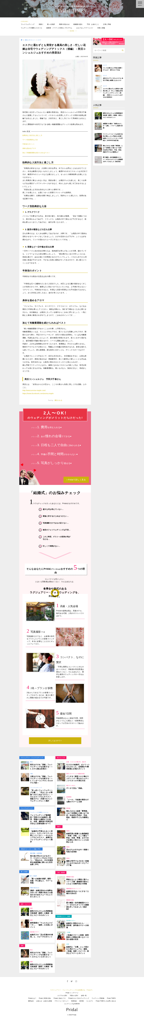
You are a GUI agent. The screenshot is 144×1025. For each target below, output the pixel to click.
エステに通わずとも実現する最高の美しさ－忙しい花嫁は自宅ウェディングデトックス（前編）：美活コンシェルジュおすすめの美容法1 (113, 93)
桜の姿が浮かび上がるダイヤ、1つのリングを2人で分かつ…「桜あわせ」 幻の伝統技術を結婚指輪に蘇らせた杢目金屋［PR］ (41, 860)
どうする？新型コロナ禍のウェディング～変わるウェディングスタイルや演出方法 (77, 778)
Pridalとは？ (32, 998)
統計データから (70, 785)
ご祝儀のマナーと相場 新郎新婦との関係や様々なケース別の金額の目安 (77, 937)
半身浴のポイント (28, 144)
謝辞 (31, 908)
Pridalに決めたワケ (60, 998)
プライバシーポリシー (62, 1001)
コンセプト (89, 1001)
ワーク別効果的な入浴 (30, 140)
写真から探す (74, 995)
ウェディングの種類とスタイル (31, 28)
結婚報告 (69, 797)
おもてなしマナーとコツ (84, 28)
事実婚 (68, 808)
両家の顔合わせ (64, 24)
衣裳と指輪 (101, 28)
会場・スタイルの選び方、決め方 (76, 762)
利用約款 (74, 1001)
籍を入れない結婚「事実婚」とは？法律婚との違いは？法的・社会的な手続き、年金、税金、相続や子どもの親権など (77, 815)
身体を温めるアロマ (29, 148)
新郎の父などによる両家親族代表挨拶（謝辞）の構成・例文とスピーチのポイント (41, 913)
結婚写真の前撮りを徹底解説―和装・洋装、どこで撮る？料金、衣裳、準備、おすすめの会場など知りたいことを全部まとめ (77, 838)
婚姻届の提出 (77, 24)
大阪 (31, 773)
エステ (39, 40)
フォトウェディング (28, 24)
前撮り (41, 24)
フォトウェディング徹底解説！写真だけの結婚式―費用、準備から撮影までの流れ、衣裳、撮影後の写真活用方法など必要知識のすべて (41, 819)
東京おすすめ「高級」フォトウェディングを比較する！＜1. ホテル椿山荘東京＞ (41, 767)
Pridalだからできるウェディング (78, 998)
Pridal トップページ (72, 993)
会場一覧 (84, 995)
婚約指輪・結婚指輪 (36, 853)
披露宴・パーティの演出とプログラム (59, 28)
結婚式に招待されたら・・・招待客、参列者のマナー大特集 (77, 925)
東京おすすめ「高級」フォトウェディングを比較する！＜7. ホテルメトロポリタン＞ (41, 955)
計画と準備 (107, 24)
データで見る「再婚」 (75, 788)
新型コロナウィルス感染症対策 (75, 773)
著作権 (81, 1001)
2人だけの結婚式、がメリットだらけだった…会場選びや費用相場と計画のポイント (78, 767)
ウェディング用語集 (98, 998)
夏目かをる (58, 400)
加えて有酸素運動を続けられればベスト (36, 153)
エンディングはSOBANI (72, 1004)
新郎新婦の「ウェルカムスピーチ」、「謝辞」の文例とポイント (41, 925)
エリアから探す (62, 995)
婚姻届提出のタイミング (73, 888)
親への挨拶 (51, 24)
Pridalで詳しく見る (76, 480)
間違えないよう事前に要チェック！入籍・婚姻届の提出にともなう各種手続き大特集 (77, 882)
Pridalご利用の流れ (45, 998)
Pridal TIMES (111, 998)
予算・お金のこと (93, 24)
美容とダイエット (30, 40)
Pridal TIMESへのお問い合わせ (106, 1001)
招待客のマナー (34, 932)
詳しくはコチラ (54, 741)
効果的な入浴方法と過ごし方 (32, 135)
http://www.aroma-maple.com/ (34, 390)
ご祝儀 (68, 932)
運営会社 (31, 1001)
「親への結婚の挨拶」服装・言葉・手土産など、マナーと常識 (41, 881)
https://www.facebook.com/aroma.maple (38, 393)
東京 (31, 762)
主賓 (67, 944)
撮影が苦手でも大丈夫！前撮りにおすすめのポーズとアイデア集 (77, 863)
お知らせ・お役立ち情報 (44, 1001)
